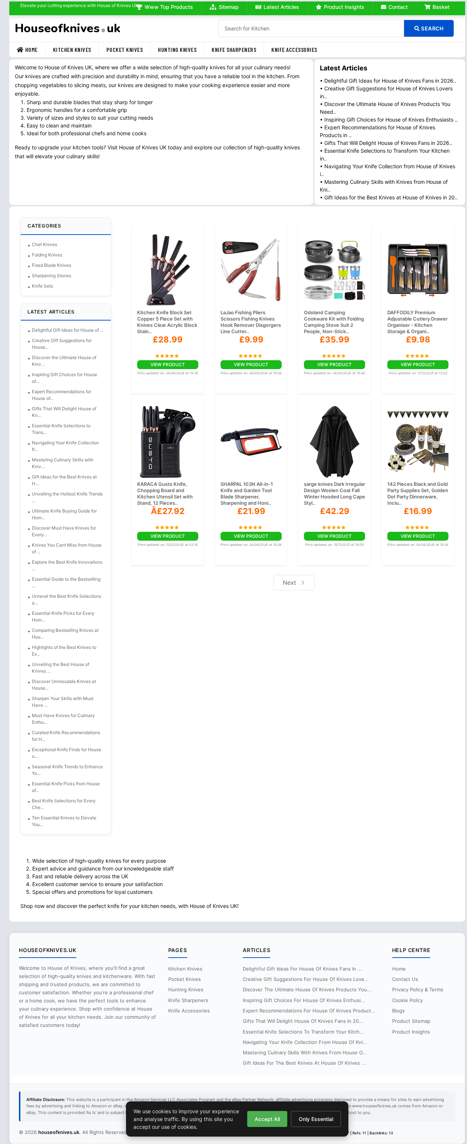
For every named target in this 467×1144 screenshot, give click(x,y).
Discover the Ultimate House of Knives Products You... (307, 989)
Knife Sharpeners (234, 49)
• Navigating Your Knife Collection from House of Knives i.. (387, 170)
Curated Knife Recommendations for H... (66, 736)
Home (31, 49)
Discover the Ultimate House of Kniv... (64, 361)
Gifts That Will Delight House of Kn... (64, 412)
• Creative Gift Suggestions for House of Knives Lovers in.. (386, 92)
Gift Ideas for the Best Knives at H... (64, 480)
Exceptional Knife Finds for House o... (66, 753)
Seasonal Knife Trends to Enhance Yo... (67, 770)
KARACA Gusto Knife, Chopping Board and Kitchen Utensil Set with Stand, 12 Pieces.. (165, 493)
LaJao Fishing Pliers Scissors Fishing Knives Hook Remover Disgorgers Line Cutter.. (251, 321)
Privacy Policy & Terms (417, 989)
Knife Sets (42, 286)
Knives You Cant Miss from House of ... (67, 548)
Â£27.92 (168, 511)
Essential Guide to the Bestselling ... (66, 582)
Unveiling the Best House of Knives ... (60, 667)
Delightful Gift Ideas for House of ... (67, 330)
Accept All (267, 1119)
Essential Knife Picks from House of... (66, 787)
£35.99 (334, 339)
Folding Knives (47, 255)
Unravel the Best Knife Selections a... (66, 599)
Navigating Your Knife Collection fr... (65, 446)
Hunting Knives (177, 49)
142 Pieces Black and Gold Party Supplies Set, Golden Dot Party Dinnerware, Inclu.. (417, 493)
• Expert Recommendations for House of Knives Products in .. (377, 131)
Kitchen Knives (72, 49)
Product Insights (344, 7)
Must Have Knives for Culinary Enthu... (63, 719)
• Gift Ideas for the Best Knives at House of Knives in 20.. (389, 197)
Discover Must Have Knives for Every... (64, 531)
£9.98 (418, 339)
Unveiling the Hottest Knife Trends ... (67, 497)
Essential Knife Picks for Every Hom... (63, 616)
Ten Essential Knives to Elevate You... (64, 821)
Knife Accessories (294, 49)
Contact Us (405, 979)
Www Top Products (169, 7)
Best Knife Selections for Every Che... (64, 804)
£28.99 (168, 339)
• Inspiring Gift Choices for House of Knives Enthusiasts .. (389, 119)
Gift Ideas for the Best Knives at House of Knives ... (304, 1063)
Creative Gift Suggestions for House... (62, 344)
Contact (398, 7)
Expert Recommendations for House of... (61, 395)
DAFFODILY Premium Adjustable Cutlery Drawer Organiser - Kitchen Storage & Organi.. (417, 321)
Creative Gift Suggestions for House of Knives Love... (306, 979)
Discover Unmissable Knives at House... (64, 685)
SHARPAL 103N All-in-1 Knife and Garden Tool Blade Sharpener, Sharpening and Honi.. (247, 493)
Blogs (398, 1011)
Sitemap (229, 7)
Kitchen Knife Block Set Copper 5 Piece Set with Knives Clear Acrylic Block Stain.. (167, 321)
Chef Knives (44, 244)
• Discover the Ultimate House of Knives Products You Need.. (385, 108)
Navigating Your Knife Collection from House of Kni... (305, 1042)
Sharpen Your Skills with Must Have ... (62, 702)
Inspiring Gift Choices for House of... (64, 378)
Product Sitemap (411, 1021)
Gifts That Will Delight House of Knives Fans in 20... (303, 1021)
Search (432, 28)
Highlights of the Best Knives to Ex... (64, 650)
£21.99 (251, 511)
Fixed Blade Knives (51, 265)
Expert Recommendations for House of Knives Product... (309, 1011)
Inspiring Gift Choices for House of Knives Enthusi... (304, 1000)
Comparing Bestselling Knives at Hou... (65, 633)
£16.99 (418, 511)
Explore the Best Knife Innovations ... (67, 565)
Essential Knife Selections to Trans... (61, 429)
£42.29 (335, 511)
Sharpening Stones (51, 275)
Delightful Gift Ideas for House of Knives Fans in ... (302, 969)
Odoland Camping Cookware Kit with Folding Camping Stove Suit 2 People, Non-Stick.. (334, 321)
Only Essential (316, 1119)
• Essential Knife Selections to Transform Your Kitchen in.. (385, 154)
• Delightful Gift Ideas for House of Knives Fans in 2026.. (388, 80)
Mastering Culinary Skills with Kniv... (62, 463)
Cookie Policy (407, 1000)
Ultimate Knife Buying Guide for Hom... (64, 514)
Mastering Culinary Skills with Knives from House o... (305, 1052)
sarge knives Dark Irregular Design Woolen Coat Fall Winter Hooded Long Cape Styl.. (334, 493)
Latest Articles (281, 7)
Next (290, 582)
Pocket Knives (124, 49)
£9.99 (251, 339)
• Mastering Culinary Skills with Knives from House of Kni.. (384, 186)
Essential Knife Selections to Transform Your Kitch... (303, 1032)
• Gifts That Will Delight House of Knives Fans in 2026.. (386, 143)
